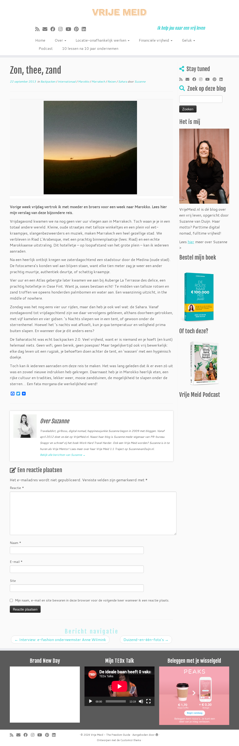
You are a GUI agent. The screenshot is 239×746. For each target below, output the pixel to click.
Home (40, 40)
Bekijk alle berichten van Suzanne (62, 455)
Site (13, 580)
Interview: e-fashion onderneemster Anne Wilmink (60, 639)
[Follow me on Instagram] (62, 29)
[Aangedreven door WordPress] (156, 733)
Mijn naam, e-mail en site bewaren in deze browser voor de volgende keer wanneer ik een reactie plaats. (92, 600)
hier (191, 241)
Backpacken (48, 81)
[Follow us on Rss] (38, 29)
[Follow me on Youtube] (70, 29)
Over (59, 40)
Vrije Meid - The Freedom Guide (110, 735)
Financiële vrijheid (154, 40)
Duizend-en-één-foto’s (146, 639)
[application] (119, 686)
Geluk (187, 40)
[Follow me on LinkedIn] (85, 29)
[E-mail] (46, 29)
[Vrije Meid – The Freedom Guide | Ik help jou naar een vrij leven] (119, 11)
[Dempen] (141, 701)
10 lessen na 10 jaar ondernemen (90, 48)
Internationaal (67, 81)
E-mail (16, 561)
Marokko (84, 81)
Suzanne (139, 81)
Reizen (111, 81)
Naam (15, 542)
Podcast (46, 48)
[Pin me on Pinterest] (78, 29)
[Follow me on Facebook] (54, 29)
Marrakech (98, 81)
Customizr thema (130, 740)
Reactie (17, 487)
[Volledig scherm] (148, 701)
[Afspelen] (90, 701)
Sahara (123, 81)
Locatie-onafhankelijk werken (101, 40)
